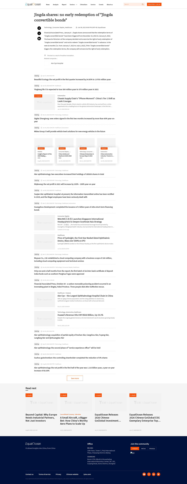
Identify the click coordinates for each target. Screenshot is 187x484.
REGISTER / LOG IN (154, 4)
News (48, 5)
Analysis (55, 5)
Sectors (72, 5)
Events (101, 5)
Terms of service (45, 474)
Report (64, 5)
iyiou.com (87, 474)
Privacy (58, 474)
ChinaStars (83, 5)
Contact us (29, 474)
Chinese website (72, 474)
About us (110, 5)
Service (93, 5)
